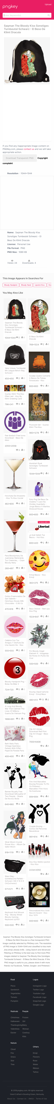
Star (12, 1060)
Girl (23, 1021)
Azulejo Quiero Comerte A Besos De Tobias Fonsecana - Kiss (39, 378)
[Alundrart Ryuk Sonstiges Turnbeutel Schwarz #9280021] (39, 450)
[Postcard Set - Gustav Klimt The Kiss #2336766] (39, 407)
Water (35, 1064)
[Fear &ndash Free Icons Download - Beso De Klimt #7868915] (15, 422)
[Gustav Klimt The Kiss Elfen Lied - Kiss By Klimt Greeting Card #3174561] (15, 388)
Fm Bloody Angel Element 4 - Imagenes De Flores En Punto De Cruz (39, 654)
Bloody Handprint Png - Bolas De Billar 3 (15, 682)
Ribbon (36, 1068)
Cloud (13, 1049)
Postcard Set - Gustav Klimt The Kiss (39, 426)
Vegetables (15, 993)
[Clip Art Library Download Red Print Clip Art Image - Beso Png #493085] (39, 716)
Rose (35, 1060)
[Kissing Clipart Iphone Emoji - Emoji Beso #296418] (39, 679)
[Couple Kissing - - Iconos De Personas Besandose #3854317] (39, 813)
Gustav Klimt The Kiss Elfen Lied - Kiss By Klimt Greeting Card (14, 396)
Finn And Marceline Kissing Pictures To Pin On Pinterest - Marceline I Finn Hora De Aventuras (39, 786)
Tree (12, 1064)
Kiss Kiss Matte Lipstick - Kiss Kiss (39, 863)
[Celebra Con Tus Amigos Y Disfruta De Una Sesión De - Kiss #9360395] (15, 626)
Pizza (13, 986)
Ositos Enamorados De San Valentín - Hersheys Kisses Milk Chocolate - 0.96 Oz (15, 599)
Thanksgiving (16, 1025)
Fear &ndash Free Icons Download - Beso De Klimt (15, 437)
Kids (24, 1036)
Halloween (15, 1021)
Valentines (15, 1029)
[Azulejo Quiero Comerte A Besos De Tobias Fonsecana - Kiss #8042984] (39, 362)
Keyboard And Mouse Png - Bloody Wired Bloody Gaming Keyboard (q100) (14, 915)
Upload (48, 4)
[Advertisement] (27, 112)
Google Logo (38, 1005)
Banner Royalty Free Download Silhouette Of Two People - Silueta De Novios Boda (15, 795)
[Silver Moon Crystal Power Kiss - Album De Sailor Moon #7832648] (15, 825)
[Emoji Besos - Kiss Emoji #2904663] (39, 560)
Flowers (36, 1057)
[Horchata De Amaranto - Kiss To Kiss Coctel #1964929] (15, 475)
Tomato (14, 997)
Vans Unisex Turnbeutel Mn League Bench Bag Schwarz (15, 370)
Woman (25, 1029)
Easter (13, 1032)
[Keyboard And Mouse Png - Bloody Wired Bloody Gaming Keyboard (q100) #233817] (15, 902)
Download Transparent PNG (20, 158)
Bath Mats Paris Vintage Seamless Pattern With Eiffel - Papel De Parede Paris (14, 747)
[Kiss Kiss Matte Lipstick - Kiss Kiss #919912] (39, 851)
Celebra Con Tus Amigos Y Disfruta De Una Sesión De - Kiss (14, 642)
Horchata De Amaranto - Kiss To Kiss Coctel (15, 497)
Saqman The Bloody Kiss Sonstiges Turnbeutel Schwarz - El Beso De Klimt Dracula (14, 327)
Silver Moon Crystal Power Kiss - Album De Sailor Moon (15, 844)
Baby (24, 1025)
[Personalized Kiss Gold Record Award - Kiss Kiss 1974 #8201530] (39, 894)
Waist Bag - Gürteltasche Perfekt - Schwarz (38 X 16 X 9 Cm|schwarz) (14, 879)
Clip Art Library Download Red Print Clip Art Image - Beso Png (38, 732)
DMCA (31, 1099)
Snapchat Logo (39, 1001)
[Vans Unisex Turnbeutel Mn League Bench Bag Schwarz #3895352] (15, 355)
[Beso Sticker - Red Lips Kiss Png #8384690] (39, 597)
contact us (29, 149)
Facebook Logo (39, 997)
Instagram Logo (40, 986)
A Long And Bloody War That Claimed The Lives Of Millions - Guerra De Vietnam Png (15, 709)
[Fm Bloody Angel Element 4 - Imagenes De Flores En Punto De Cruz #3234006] (39, 636)
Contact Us (21, 1099)
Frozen (25, 1017)
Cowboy (26, 1032)
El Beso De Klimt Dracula (36, 337)
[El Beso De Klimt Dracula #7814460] (39, 316)
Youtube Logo (39, 993)
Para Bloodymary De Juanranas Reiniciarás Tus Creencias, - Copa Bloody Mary (14, 559)
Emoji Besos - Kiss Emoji (37, 576)
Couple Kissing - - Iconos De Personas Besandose (38, 828)
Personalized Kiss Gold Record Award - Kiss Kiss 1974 (39, 912)
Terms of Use (41, 1099)
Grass (13, 1057)
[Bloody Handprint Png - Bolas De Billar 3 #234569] (15, 668)
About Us (11, 1099)
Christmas (15, 1017)
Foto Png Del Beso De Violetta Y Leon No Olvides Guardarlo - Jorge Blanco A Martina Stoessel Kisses (39, 504)
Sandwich (15, 989)
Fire (12, 1053)
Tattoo (35, 1072)
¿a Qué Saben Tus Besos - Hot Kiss (37, 536)
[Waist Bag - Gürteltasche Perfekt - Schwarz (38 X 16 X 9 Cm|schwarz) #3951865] (15, 866)
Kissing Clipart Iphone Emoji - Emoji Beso (38, 693)
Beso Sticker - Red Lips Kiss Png (39, 610)
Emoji (35, 1053)
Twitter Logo (38, 989)
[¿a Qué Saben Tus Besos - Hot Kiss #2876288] (39, 527)
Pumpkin (14, 1001)
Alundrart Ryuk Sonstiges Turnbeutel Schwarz (38, 465)
